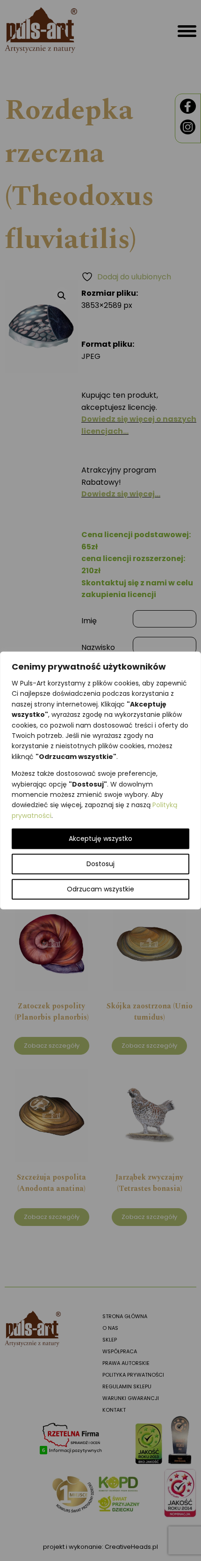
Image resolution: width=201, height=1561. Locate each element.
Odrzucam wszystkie (100, 889)
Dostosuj (100, 864)
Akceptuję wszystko (100, 839)
